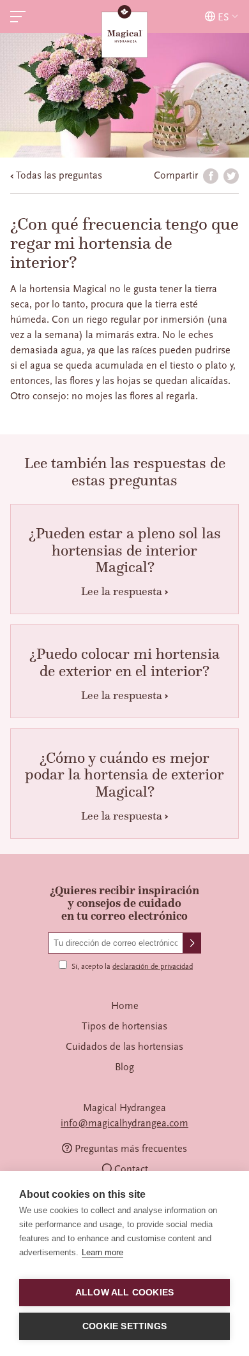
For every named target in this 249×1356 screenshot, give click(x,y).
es (223, 16)
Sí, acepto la (132, 966)
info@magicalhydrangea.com (124, 1123)
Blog (124, 1067)
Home (125, 1006)
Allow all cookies (124, 1292)
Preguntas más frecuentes (131, 1148)
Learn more (102, 1252)
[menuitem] (124, 1005)
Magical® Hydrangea (124, 33)
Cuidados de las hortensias (124, 1046)
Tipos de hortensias (124, 1026)
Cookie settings (124, 1326)
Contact (131, 1169)
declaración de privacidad (152, 966)
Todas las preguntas (59, 175)
